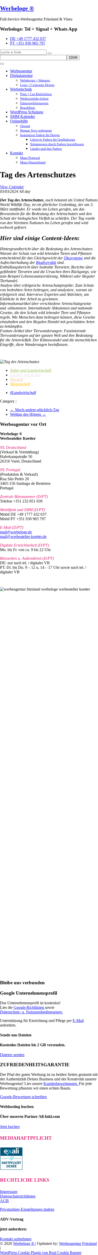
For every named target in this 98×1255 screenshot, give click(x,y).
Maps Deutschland (32, 162)
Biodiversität (46, 262)
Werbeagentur (21, 71)
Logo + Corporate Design (37, 85)
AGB (4, 1201)
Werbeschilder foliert (34, 98)
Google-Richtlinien (29, 1007)
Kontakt (16, 153)
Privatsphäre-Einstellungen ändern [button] (27, 1209)
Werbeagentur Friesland (78, 1243)
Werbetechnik (21, 89)
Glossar (25, 126)
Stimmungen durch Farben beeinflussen (57, 144)
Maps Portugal (30, 158)
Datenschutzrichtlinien (17, 1196)
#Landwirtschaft (23, 392)
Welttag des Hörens (28, 414)
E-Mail (78, 1020)
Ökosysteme (73, 258)
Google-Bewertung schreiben (23, 1097)
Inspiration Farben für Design (40, 135)
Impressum (8, 1191)
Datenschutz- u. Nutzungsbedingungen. (31, 1012)
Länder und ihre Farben (46, 149)
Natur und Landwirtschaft (30, 370)
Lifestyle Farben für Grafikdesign (52, 139)
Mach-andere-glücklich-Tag (34, 410)
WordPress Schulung (26, 112)
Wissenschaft (20, 384)
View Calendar (12, 187)
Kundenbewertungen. (61, 1083)
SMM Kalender (22, 116)
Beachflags (27, 108)
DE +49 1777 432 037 (28, 38)
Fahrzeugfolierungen (34, 103)
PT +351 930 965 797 (27, 43)
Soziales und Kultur (25, 375)
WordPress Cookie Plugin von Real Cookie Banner (40, 1252)
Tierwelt (16, 379)
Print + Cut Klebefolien (36, 94)
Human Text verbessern (36, 130)
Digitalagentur (21, 75)
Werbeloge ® (17, 8)
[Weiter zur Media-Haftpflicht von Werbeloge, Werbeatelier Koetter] (11, 1168)
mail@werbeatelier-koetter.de (23, 536)
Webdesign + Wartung (35, 80)
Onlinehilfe (19, 121)
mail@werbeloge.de (16, 532)
